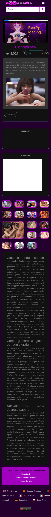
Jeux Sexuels (29, 495)
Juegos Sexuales (34, 491)
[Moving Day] (19, 245)
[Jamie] (32, 204)
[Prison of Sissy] (44, 225)
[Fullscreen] (15, 53)
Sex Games (12, 491)
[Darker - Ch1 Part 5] (7, 245)
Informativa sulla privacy (26, 477)
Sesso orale (11, 114)
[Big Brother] (44, 204)
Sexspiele (23, 500)
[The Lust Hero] (19, 204)
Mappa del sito (25, 481)
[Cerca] (42, 9)
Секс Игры (41, 500)
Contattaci (25, 474)
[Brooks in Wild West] (13, 230)
